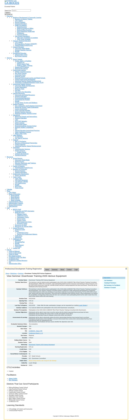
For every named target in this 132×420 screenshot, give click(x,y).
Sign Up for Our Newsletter (23, 92)
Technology (16, 147)
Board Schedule (15, 200)
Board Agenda (15, 195)
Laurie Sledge (83, 305)
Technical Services (20, 155)
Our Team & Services (21, 138)
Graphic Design (21, 152)
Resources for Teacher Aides (23, 226)
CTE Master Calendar (21, 181)
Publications (18, 236)
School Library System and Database (26, 102)
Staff (8, 208)
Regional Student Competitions (24, 127)
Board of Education (14, 194)
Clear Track (18, 178)
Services (9, 58)
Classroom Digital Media (22, 48)
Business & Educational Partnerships (26, 143)
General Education (18, 47)
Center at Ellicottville (15, 253)
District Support (17, 59)
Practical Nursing (22, 34)
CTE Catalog (19, 20)
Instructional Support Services (22, 84)
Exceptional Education (19, 53)
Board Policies (15, 198)
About (8, 191)
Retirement (18, 237)
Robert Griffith (13, 378)
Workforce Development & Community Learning (27, 17)
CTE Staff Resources (21, 180)
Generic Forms (21, 220)
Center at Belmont (14, 251)
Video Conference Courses (23, 132)
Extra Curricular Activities (22, 110)
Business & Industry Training (23, 19)
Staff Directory (13, 206)
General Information (21, 24)
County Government (21, 109)
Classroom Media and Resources (25, 85)
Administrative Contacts (16, 203)
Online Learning (19, 123)
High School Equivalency (22, 36)
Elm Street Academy (15, 256)
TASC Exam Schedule (23, 39)
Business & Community (20, 169)
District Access (19, 161)
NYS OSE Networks (21, 121)
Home (47, 269)
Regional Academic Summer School (25, 113)
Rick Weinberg (13, 380)
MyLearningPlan (20, 242)
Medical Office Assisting (24, 30)
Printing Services (20, 150)
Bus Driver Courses (21, 73)
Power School (19, 188)
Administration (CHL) (21, 55)
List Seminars (108, 280)
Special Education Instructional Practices (27, 130)
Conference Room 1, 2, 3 (36, 333)
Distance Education (21, 96)
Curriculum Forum (20, 75)
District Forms (21, 219)
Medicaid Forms (20, 212)
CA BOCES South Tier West (17, 257)
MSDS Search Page (23, 64)
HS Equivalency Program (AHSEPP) (26, 44)
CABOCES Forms (22, 215)
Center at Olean (13, 254)
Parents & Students (19, 166)
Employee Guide (20, 229)
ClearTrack (18, 246)
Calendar (9, 189)
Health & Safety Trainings (24, 65)
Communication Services (22, 149)
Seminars (55, 269)
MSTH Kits (18, 186)
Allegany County (22, 214)
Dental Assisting (22, 27)
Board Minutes (15, 197)
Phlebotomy (20, 33)
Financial (15, 140)
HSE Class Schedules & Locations (27, 37)
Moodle (17, 51)
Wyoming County (22, 223)
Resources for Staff (21, 225)
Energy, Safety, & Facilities (23, 61)
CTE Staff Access (20, 183)
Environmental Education (22, 98)
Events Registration (21, 87)
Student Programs (18, 104)
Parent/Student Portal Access (24, 45)
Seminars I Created (110, 287)
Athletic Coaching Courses (23, 72)
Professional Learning (19, 70)
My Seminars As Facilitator (112, 285)
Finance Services (20, 144)
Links (16, 120)
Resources (10, 157)
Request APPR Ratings (22, 67)
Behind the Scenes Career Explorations (26, 107)
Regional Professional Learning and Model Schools (30, 78)
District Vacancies (20, 175)
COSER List (20, 62)
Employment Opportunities (21, 174)
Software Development (21, 154)
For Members (19, 137)
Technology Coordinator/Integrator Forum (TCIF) (29, 82)
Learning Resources (19, 93)
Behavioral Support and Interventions (26, 116)
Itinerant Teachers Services (23, 50)
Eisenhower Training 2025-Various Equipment (42, 344)
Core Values (12, 192)
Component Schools (21, 164)
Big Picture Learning (21, 56)
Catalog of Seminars (110, 283)
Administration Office (15, 263)
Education (10, 16)
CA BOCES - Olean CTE (35, 331)
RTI (16, 129)
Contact (69, 269)
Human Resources (18, 228)
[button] (8, 14)
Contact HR (16, 248)
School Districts (17, 158)
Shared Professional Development (25, 79)
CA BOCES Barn (14, 259)
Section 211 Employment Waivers (27, 234)
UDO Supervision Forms (24, 222)
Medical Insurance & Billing (25, 28)
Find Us (9, 249)
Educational (16, 115)
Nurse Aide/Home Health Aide (26, 31)
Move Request (19, 245)
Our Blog (17, 90)
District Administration (15, 205)
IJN (10, 262)
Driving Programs (20, 22)
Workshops (13, 273)
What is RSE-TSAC (21, 133)
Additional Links (17, 239)
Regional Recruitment (21, 68)
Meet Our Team (19, 89)
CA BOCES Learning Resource (18, 260)
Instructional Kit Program (22, 99)
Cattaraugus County (23, 217)
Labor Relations (17, 135)
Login (76, 269)
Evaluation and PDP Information (24, 211)
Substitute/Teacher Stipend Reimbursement (28, 81)
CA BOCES (12, 3)
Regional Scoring (20, 76)
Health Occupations (21, 25)
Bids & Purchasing (20, 141)
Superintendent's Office (16, 202)
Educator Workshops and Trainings (25, 163)
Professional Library (21, 124)
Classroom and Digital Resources (25, 95)
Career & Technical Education (22, 41)
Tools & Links (17, 177)
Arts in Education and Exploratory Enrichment (28, 106)
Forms (17, 231)
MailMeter (18, 240)
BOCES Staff (17, 209)
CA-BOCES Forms (22, 232)
